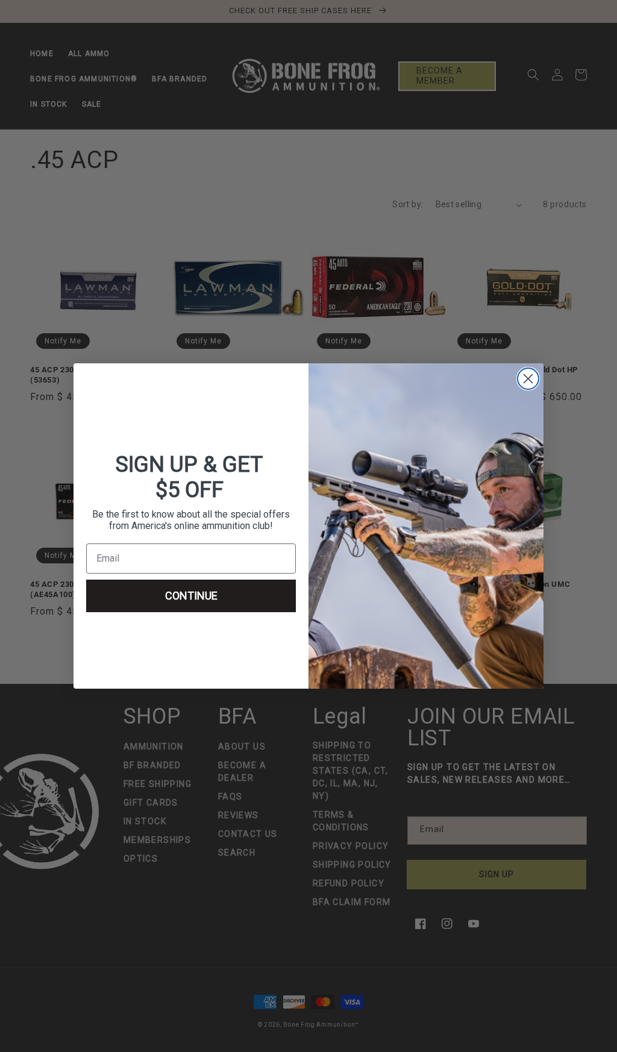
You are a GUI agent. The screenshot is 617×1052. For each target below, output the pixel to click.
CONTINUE (191, 595)
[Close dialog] (528, 378)
